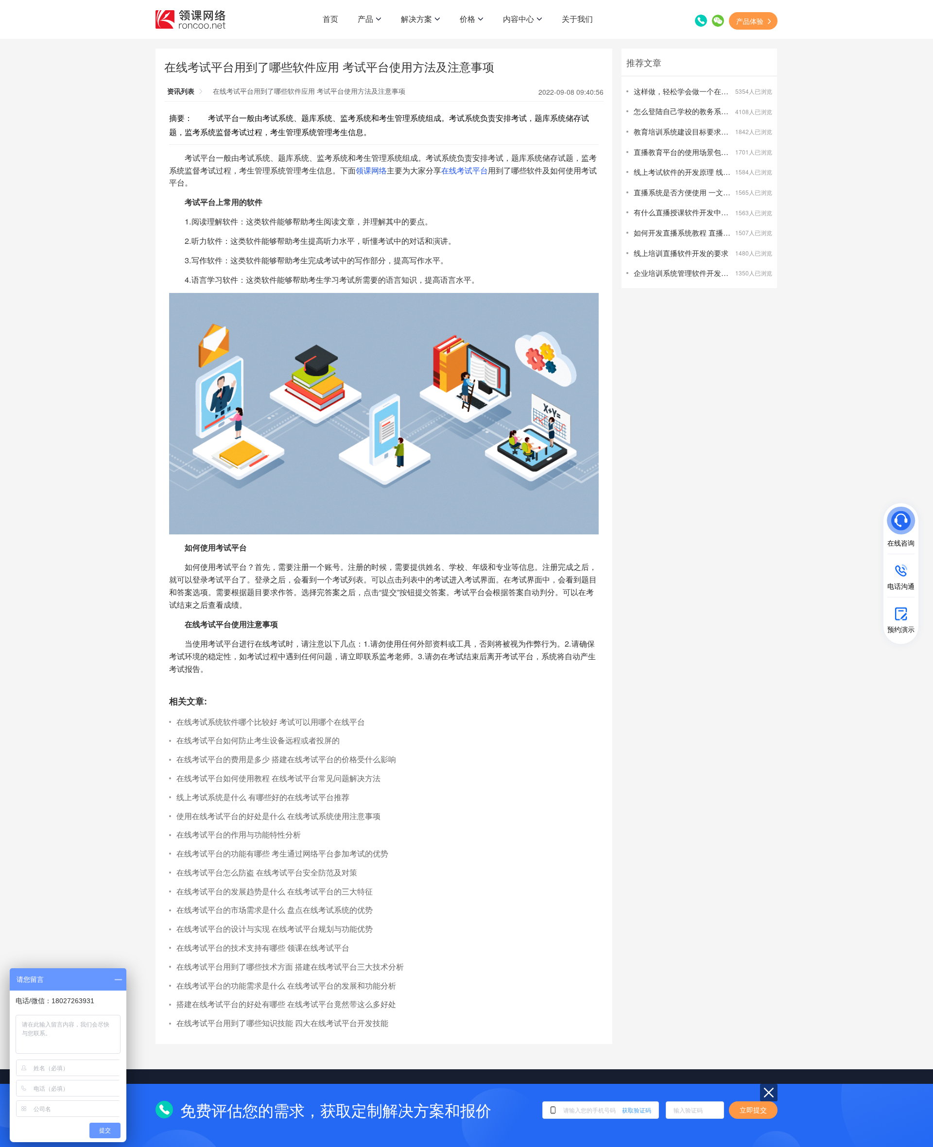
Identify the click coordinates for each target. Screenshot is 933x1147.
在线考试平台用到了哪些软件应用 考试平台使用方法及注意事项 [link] (309, 91)
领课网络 (371, 170)
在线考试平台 (464, 170)
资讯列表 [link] (180, 91)
